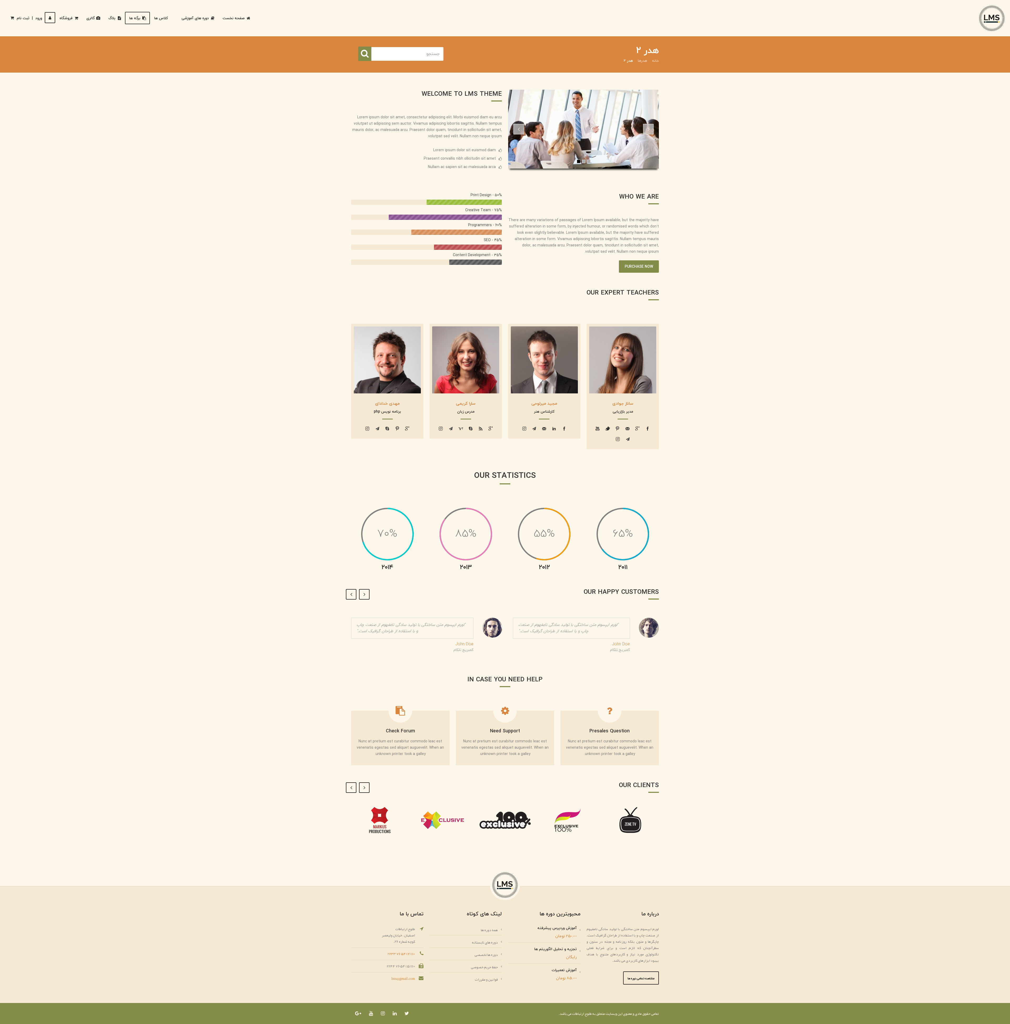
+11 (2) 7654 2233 (401, 953)
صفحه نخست (234, 18)
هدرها (642, 60)
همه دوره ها (489, 930)
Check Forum (400, 731)
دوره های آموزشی (195, 18)
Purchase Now (639, 266)
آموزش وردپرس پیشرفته (557, 928)
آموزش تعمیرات (564, 970)
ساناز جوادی (622, 404)
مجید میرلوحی (544, 404)
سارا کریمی (466, 404)
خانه (655, 60)
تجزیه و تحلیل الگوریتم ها (555, 949)
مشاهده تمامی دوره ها (641, 978)
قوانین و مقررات (486, 979)
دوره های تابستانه (485, 942)
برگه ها (134, 18)
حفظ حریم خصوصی (484, 967)
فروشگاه (66, 18)
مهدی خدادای (387, 404)
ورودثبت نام (29, 18)
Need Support (505, 731)
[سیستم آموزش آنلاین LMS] (992, 18)
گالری (90, 18)
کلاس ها (161, 18)
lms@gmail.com (403, 978)
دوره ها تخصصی (486, 954)
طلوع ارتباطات (582, 1013)
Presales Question (609, 731)
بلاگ (111, 18)
